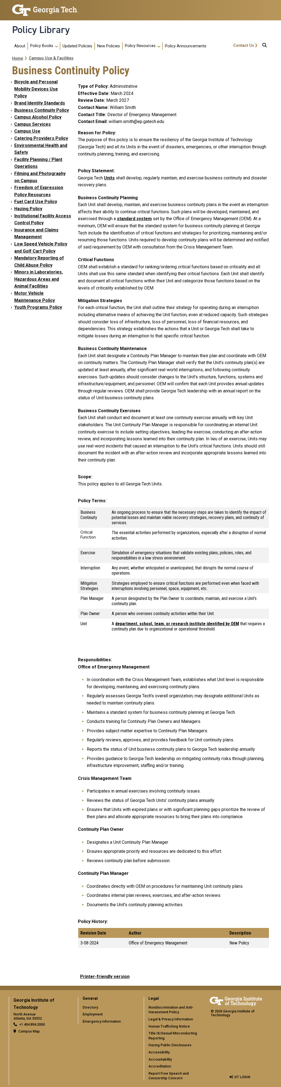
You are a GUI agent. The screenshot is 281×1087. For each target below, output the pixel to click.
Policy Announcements (185, 46)
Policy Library (41, 30)
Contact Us (243, 45)
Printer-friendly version (105, 976)
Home (17, 58)
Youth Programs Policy (38, 307)
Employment (93, 1014)
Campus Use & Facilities (51, 58)
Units (109, 178)
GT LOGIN (242, 1077)
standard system (134, 218)
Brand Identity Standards (39, 103)
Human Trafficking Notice (169, 1026)
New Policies (108, 46)
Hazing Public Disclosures (169, 1045)
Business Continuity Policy (41, 110)
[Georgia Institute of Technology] (45, 7)
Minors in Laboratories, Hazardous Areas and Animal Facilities (38, 279)
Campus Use (27, 131)
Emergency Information (102, 1021)
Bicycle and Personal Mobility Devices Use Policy (36, 89)
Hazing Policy (28, 208)
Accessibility (159, 1052)
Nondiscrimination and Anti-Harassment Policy (170, 1009)
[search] (264, 46)
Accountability (160, 1059)
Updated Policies (77, 46)
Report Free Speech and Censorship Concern (168, 1075)
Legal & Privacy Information (170, 1019)
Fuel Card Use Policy (35, 201)
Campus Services (32, 124)
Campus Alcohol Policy (37, 117)
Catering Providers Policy (41, 138)
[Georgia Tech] (236, 1000)
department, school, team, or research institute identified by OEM (177, 623)
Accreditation (159, 1066)
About (19, 46)
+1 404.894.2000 (32, 1024)
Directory (90, 1007)
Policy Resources (140, 45)
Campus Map (29, 1031)
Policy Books (41, 45)
